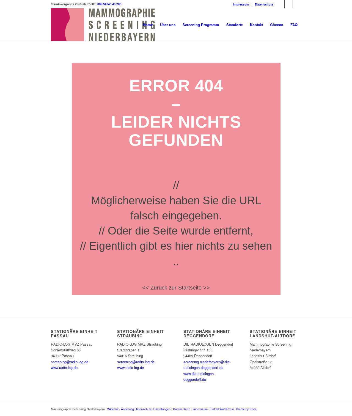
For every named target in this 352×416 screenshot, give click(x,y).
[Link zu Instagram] (289, 4)
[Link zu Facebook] (280, 4)
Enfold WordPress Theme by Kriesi (233, 409)
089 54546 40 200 (109, 4)
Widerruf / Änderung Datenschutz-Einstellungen (138, 409)
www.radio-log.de (64, 367)
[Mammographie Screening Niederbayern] (103, 24)
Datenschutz (264, 4)
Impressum (241, 4)
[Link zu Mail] (297, 4)
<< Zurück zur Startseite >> (176, 288)
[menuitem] (241, 4)
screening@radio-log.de (69, 361)
